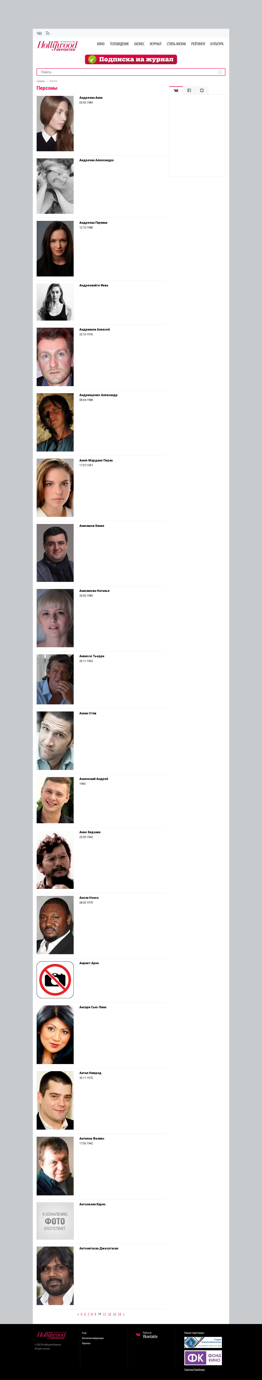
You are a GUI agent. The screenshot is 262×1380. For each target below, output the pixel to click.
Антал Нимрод (90, 1073)
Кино (101, 44)
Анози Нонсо (89, 898)
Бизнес (139, 44)
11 (104, 1314)
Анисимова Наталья (94, 591)
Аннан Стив (87, 713)
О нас (84, 1333)
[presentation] (176, 90)
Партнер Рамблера (194, 1369)
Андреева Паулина (93, 223)
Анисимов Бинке (91, 526)
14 (119, 1314)
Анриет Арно (89, 963)
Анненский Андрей (93, 779)
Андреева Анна (90, 98)
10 (99, 1314)
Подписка (86, 1343)
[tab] (176, 91)
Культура (217, 44)
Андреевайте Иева (93, 285)
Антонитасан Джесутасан (98, 1248)
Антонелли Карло (92, 1204)
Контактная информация (93, 1338)
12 (109, 1314)
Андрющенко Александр (98, 395)
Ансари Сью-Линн (92, 1007)
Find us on (150, 1335)
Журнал (155, 44)
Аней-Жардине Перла (96, 460)
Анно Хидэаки (89, 832)
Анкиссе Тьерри (91, 656)
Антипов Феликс (91, 1138)
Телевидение (119, 44)
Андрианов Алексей (94, 329)
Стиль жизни (176, 44)
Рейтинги (198, 44)
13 (114, 1314)
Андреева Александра (96, 160)
